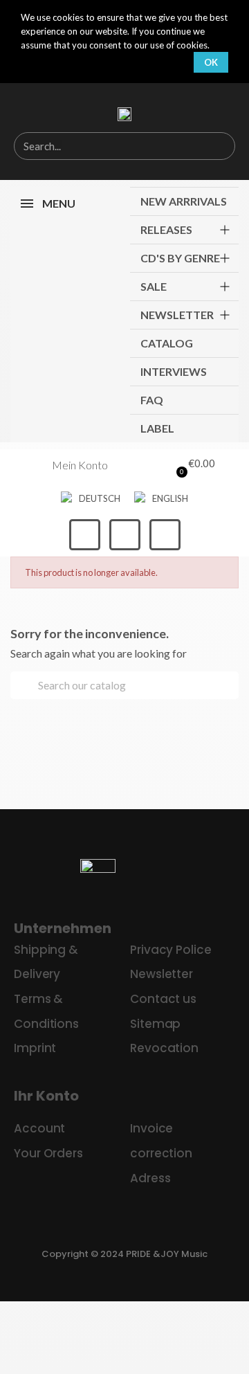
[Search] (220, 146)
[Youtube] (165, 534)
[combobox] (102, 146)
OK (211, 62)
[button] (192, 465)
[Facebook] (84, 534)
